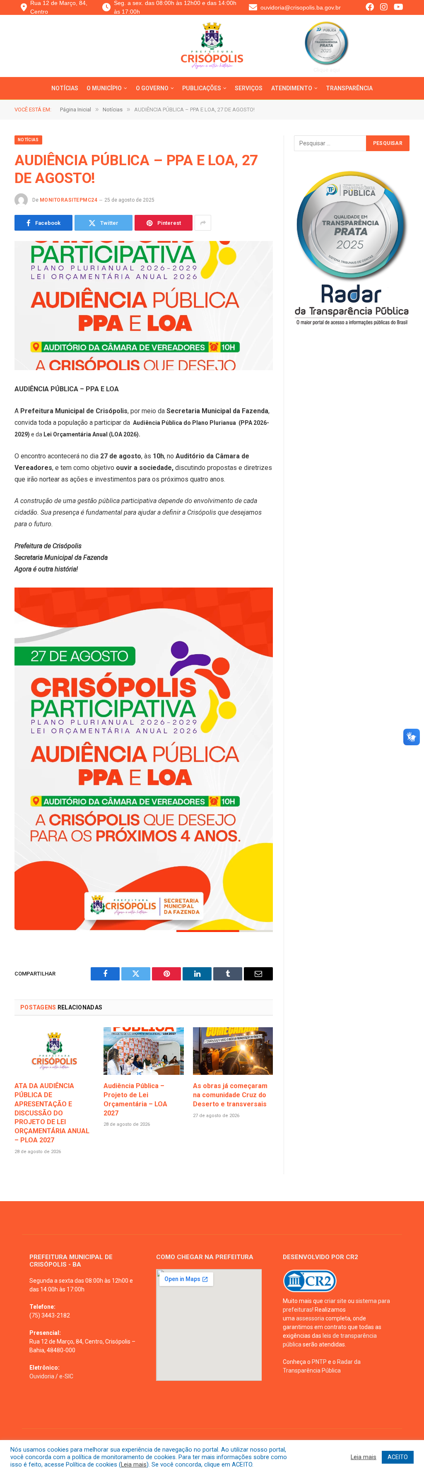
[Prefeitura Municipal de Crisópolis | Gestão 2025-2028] (212, 52)
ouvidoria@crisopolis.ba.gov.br (300, 7)
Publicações (201, 88)
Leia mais (134, 1464)
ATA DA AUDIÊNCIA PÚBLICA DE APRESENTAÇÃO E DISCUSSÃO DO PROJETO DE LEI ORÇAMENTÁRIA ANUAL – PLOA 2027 (51, 1113)
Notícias (64, 88)
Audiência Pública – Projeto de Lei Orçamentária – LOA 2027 (135, 1099)
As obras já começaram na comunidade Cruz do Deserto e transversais (230, 1095)
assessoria (310, 1318)
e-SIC (66, 1376)
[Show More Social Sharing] (203, 223)
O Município (104, 88)
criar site (335, 1301)
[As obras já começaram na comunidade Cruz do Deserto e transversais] (233, 1051)
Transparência (349, 88)
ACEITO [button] (398, 1457)
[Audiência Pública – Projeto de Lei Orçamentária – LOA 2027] (143, 1051)
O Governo (152, 88)
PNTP (319, 1361)
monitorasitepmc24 (68, 200)
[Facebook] (370, 7)
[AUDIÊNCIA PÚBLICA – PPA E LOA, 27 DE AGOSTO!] (143, 305)
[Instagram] (384, 7)
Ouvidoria (41, 1376)
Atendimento (291, 88)
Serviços (249, 88)
